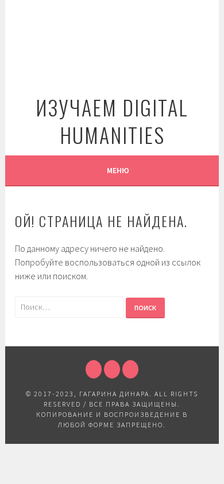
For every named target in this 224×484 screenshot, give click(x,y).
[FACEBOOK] (94, 369)
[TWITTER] (112, 369)
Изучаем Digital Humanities (112, 121)
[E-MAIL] (130, 369)
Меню (118, 170)
